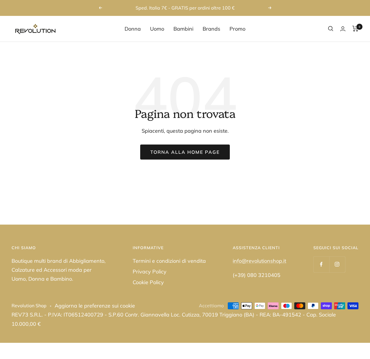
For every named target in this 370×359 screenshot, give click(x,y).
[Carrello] (355, 29)
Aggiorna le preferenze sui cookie (95, 305)
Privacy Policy (149, 271)
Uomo (157, 28)
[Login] (342, 28)
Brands (211, 28)
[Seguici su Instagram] (337, 264)
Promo (237, 28)
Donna (133, 28)
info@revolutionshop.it (259, 261)
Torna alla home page (185, 152)
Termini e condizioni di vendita (169, 261)
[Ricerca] (330, 28)
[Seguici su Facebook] (321, 264)
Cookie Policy (148, 282)
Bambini (183, 28)
